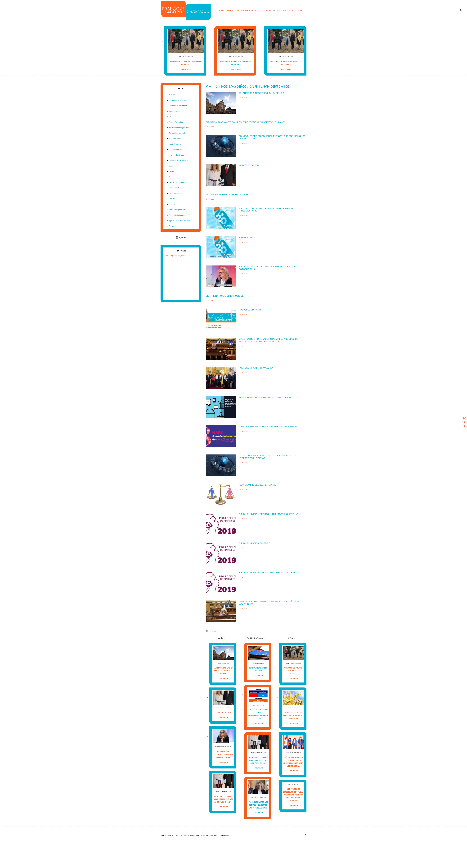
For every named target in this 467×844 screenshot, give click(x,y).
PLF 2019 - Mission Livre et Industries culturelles (269, 572)
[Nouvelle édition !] (221, 319)
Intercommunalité (175, 149)
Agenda (267, 10)
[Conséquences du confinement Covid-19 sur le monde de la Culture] (221, 146)
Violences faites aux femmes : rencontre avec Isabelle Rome (258, 805)
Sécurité (172, 204)
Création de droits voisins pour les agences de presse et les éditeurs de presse (268, 340)
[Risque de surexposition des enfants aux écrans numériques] (221, 611)
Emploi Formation (176, 122)
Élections (172, 226)
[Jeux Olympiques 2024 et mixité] (221, 494)
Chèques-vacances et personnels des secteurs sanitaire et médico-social (293, 761)
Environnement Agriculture (179, 128)
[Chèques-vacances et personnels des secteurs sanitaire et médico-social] (293, 742)
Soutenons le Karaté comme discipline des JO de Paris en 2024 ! (223, 799)
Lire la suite (186, 69)
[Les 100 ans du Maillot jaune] (221, 378)
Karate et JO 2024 (248, 165)
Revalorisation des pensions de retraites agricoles (293, 715)
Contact (286, 10)
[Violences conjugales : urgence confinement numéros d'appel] (258, 695)
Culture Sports (174, 111)
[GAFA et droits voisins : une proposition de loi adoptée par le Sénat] (221, 465)
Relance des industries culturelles (261, 93)
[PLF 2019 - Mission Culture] (221, 553)
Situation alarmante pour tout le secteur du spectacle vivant (245, 122)
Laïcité (171, 171)
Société (172, 199)
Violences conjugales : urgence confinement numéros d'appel (258, 714)
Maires (171, 177)
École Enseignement (177, 210)
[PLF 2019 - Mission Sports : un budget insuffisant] (221, 524)
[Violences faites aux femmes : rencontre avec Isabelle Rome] (258, 787)
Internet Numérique (176, 155)
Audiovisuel (173, 95)
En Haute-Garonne (244, 10)
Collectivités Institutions (178, 106)
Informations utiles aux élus (258, 669)
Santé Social (174, 188)
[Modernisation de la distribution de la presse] (221, 407)
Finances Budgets (176, 138)
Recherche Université (177, 182)
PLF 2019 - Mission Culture (254, 543)
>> (215, 631)
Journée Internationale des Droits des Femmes (267, 426)
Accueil (220, 10)
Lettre (276, 10)
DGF (171, 117)
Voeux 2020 (245, 237)
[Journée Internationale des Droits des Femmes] (221, 436)
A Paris (230, 10)
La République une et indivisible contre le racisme (223, 671)
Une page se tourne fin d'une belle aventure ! (185, 63)
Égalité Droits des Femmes (179, 221)
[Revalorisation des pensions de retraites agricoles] (293, 697)
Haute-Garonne (175, 144)
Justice (171, 166)
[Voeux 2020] (221, 247)
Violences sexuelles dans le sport (228, 194)
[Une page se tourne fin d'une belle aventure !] (186, 41)
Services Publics (175, 193)
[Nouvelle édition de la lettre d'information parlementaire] (221, 218)
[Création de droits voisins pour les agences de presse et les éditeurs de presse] (221, 349)
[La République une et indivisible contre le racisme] (223, 653)
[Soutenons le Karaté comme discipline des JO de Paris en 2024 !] (223, 781)
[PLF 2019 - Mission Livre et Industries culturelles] (221, 582)
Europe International (177, 133)
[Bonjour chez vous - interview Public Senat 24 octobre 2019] (221, 276)
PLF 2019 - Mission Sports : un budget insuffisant (268, 514)
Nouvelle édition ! (249, 310)
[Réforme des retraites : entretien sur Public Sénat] (223, 736)
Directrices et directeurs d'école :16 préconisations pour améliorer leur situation (293, 795)
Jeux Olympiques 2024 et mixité (257, 485)
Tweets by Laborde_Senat (175, 255)
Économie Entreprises (177, 215)
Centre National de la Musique (225, 296)
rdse (300, 10)
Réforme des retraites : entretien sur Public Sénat (223, 754)
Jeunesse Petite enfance (178, 160)
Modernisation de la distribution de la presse (267, 397)
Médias (258, 10)
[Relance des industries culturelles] (221, 103)
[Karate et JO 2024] (221, 175)
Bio (293, 10)
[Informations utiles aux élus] (258, 653)
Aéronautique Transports (178, 100)
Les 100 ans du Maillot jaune (255, 368)
